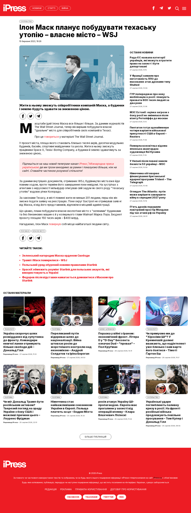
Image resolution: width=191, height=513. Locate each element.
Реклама (66, 489)
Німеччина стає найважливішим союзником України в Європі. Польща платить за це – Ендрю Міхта (72, 406)
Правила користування (91, 489)
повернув (55, 224)
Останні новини (141, 52)
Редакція (51, 489)
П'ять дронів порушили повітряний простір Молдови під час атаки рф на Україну (149, 209)
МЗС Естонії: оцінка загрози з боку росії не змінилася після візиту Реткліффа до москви (149, 115)
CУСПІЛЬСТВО (26, 21)
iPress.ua (158, 478)
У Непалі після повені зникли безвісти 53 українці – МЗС (148, 163)
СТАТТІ (51, 8)
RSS (121, 497)
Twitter (108, 497)
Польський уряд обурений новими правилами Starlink (59, 265)
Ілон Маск (25, 231)
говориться (51, 136)
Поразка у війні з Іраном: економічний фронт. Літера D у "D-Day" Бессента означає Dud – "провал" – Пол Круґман (118, 340)
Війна (65, 8)
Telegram (91, 497)
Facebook (73, 497)
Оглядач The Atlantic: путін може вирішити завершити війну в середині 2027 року (148, 194)
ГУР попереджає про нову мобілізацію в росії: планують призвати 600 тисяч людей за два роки (149, 99)
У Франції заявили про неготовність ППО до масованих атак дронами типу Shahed (150, 80)
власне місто (39, 231)
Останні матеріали (17, 292)
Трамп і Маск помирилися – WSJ (44, 260)
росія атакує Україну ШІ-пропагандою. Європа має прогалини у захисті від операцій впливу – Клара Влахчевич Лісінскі (117, 408)
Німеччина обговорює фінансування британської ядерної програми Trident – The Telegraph (151, 178)
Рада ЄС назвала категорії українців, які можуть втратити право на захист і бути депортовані (151, 62)
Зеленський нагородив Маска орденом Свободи (56, 255)
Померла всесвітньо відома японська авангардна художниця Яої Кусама (148, 148)
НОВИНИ (36, 8)
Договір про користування (128, 489)
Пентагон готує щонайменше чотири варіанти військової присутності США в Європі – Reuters (149, 132)
